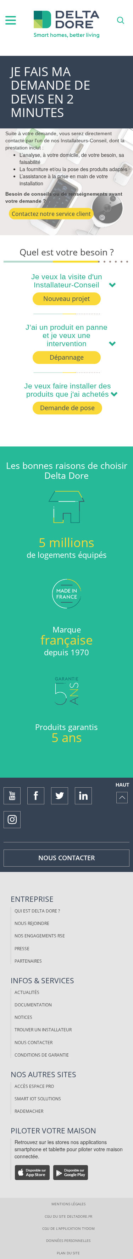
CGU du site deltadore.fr (68, 1216)
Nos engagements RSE (40, 936)
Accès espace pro (34, 1086)
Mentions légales (68, 1203)
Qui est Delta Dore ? (37, 911)
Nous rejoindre (32, 923)
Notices (23, 1017)
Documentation (33, 1005)
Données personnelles (68, 1240)
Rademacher (29, 1111)
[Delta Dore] (66, 24)
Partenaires (28, 961)
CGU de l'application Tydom (68, 1228)
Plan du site (68, 1252)
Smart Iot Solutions (38, 1099)
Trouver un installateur (43, 1030)
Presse (22, 949)
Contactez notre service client (51, 213)
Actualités (27, 992)
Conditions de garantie (42, 1055)
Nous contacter (66, 857)
